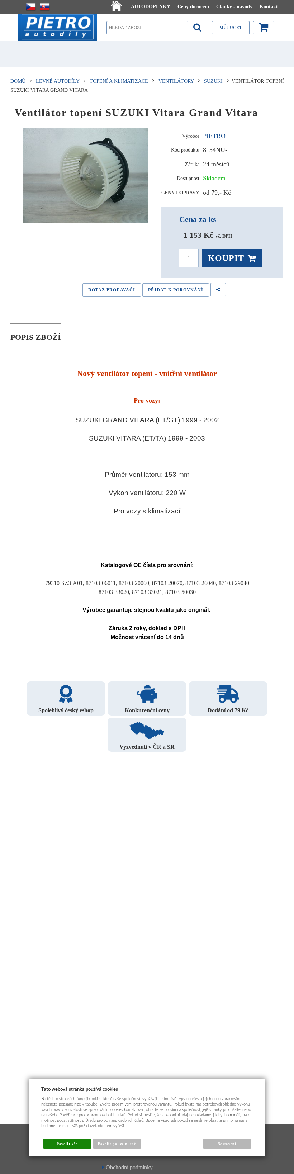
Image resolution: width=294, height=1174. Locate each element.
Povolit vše (67, 1144)
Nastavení (227, 1144)
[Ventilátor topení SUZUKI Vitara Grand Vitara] (86, 175)
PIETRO (214, 135)
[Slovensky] (45, 7)
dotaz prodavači (111, 290)
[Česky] (31, 7)
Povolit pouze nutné (117, 1144)
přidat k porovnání (175, 290)
